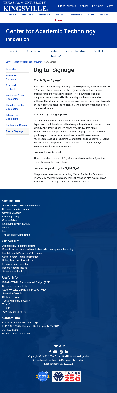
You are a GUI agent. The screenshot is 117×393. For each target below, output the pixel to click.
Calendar (83, 6)
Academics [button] (44, 15)
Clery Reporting (10, 216)
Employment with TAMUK (16, 223)
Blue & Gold (97, 6)
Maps (5, 231)
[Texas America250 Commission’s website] (67, 376)
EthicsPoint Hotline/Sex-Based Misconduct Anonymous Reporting (37, 249)
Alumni (91, 15)
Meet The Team (100, 51)
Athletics (104, 15)
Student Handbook (12, 271)
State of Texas (10, 297)
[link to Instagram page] (61, 352)
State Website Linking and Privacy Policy (24, 289)
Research (60, 15)
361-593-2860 (10, 330)
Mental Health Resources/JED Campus (23, 253)
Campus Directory (11, 212)
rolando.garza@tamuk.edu (16, 333)
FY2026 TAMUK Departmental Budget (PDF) (26, 282)
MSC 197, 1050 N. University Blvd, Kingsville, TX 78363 (31, 326)
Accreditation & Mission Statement (21, 205)
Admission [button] (26, 15)
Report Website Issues (14, 267)
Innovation (53, 51)
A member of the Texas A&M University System (58, 360)
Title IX (6, 308)
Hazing (5, 227)
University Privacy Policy (15, 286)
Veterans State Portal (14, 311)
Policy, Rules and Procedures (17, 260)
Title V (6, 304)
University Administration (15, 209)
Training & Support (58, 56)
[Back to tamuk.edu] (25, 6)
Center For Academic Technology (19, 62)
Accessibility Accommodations (18, 245)
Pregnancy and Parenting (15, 264)
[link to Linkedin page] (66, 352)
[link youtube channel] (56, 352)
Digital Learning (33, 51)
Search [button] (109, 6)
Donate (58, 20)
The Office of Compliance (16, 234)
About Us (14, 51)
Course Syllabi (9, 220)
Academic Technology (75, 51)
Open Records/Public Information (20, 256)
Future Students (67, 6)
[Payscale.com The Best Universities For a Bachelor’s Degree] (42, 376)
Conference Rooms (16, 125)
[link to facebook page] (50, 352)
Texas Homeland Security (16, 300)
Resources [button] (75, 15)
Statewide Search (12, 293)
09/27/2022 (66, 363)
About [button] (11, 15)
